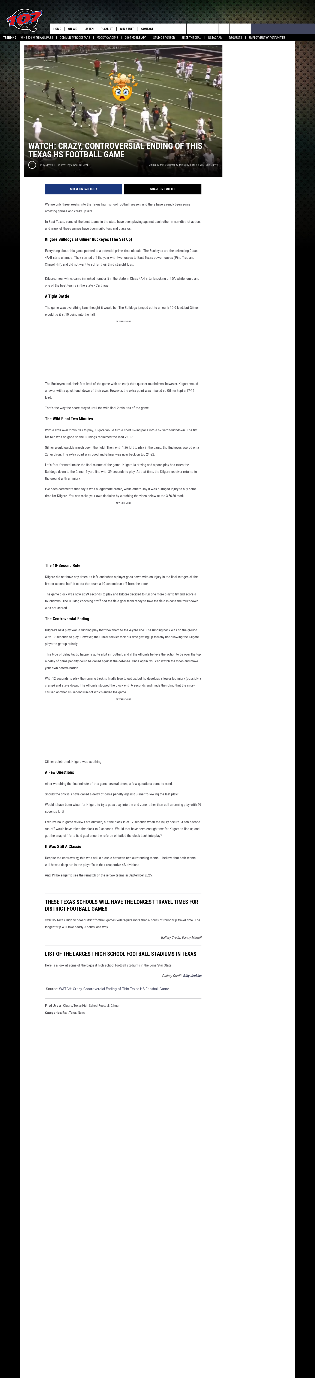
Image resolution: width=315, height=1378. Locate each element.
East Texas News (74, 1012)
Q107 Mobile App (136, 37)
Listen (89, 29)
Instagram (215, 37)
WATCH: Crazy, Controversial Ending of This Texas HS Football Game (114, 989)
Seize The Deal (191, 37)
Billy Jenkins (192, 976)
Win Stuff (127, 29)
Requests (235, 37)
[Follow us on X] (245, 29)
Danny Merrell (45, 165)
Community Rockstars (75, 37)
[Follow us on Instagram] (224, 29)
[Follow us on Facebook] (213, 29)
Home (57, 29)
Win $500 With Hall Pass (37, 37)
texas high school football (92, 1005)
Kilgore (67, 1005)
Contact (147, 29)
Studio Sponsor (164, 37)
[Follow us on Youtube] (235, 29)
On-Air (72, 29)
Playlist (107, 29)
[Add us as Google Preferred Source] (202, 29)
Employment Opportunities (267, 37)
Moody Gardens (107, 37)
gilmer (115, 1005)
